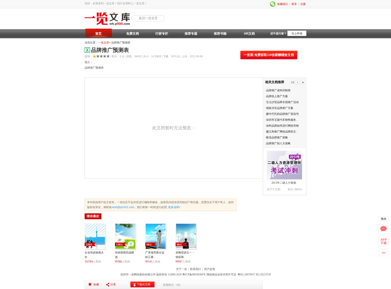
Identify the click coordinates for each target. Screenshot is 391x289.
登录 (294, 4)
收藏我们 (282, 4)
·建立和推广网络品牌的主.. (281, 131)
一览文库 (103, 42)
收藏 (96, 284)
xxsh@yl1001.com (123, 207)
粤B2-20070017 (246, 274)
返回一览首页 (148, 18)
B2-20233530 (263, 274)
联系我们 (195, 269)
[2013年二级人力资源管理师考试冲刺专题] (284, 165)
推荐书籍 (220, 33)
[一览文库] (108, 24)
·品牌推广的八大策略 (278, 143)
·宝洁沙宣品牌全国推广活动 (282, 102)
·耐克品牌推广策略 (276, 137)
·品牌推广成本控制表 (278, 90)
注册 (303, 4)
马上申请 (296, 33)
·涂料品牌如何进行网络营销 (282, 125)
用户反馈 (209, 269)
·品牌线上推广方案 (276, 96)
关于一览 (181, 269)
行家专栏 (161, 33)
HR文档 (249, 33)
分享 (113, 284)
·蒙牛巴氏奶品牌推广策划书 (282, 114)
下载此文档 (143, 284)
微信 (273, 4)
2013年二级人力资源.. (284, 182)
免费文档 (132, 33)
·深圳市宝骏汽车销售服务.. (281, 119)
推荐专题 (191, 33)
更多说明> (174, 207)
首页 (98, 33)
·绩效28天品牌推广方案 (279, 108)
